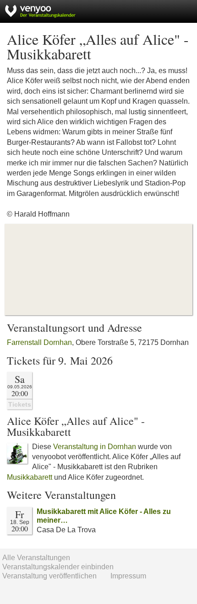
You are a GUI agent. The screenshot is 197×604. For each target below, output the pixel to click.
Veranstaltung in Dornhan (94, 446)
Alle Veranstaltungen (36, 558)
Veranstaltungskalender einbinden (58, 567)
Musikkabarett (29, 477)
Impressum (128, 576)
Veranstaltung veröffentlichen (49, 576)
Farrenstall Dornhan (39, 342)
